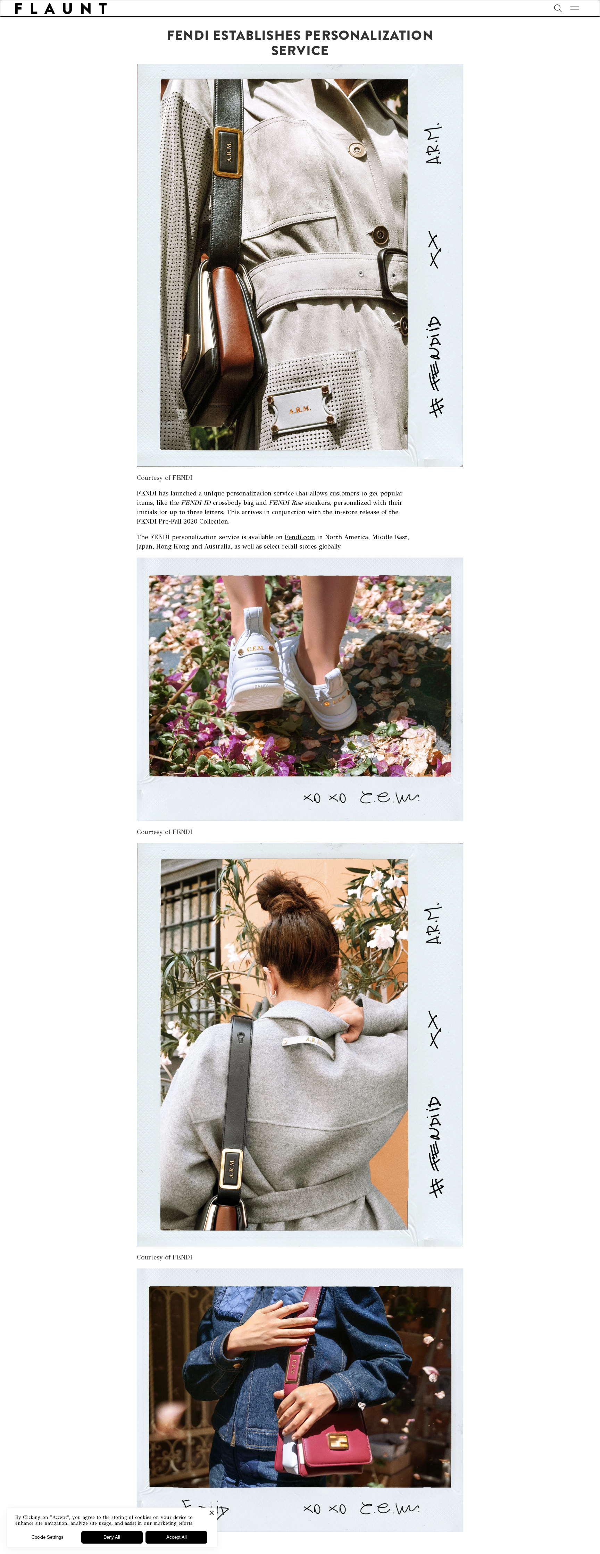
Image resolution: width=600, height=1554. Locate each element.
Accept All (176, 1537)
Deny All (111, 1537)
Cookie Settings (48, 1537)
